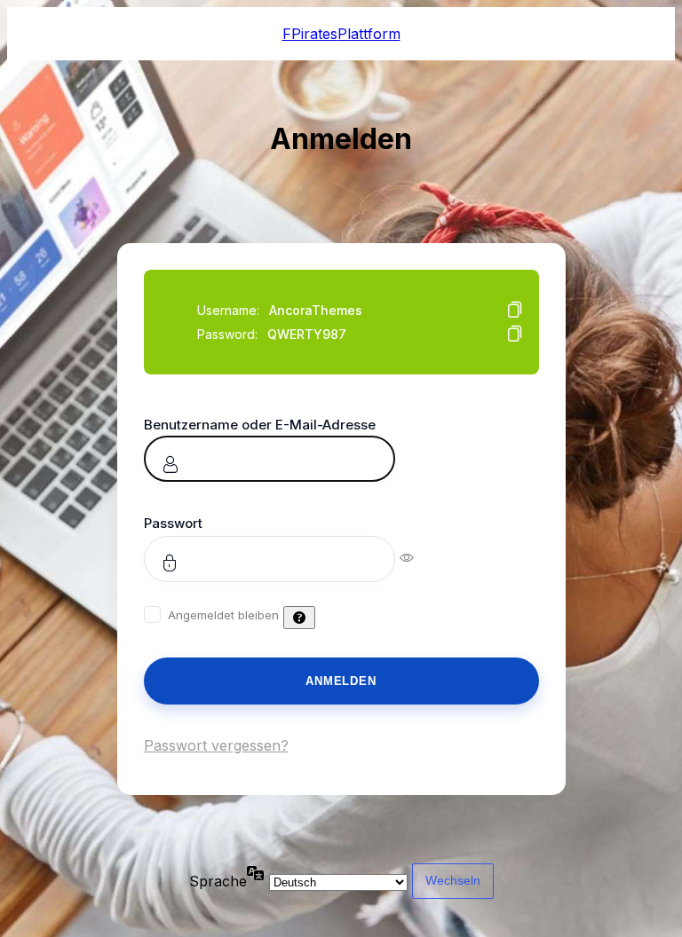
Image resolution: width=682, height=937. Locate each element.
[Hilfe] (299, 617)
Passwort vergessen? (216, 745)
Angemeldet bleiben (223, 615)
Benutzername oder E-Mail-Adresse (260, 424)
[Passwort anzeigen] (419, 556)
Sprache (218, 881)
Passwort (173, 523)
